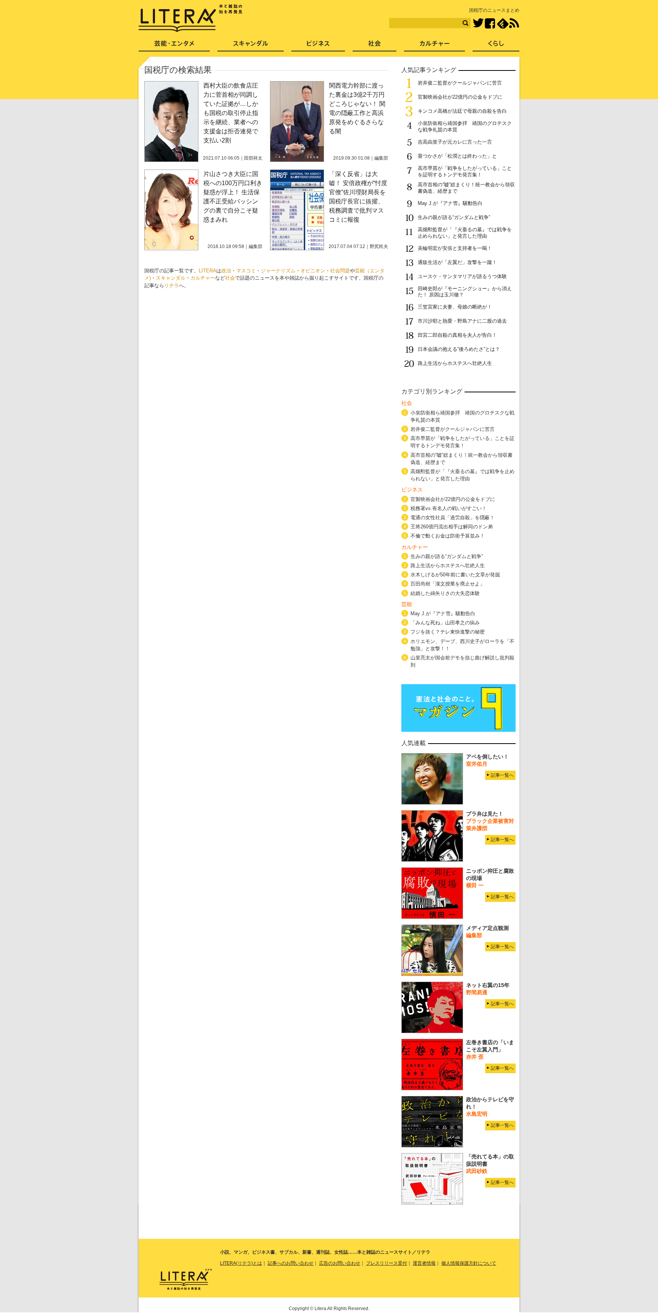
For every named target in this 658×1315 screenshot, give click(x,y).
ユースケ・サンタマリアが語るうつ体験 (462, 276)
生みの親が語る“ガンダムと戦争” (454, 217)
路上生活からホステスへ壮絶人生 (455, 363)
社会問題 (340, 271)
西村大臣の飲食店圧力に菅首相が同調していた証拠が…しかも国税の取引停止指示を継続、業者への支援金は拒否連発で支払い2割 (230, 113)
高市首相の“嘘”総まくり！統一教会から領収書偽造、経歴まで (461, 458)
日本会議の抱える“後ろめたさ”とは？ (459, 349)
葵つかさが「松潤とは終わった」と (457, 156)
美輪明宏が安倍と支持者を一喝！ (455, 248)
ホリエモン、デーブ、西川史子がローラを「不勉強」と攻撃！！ (462, 644)
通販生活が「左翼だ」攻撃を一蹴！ (457, 262)
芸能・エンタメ (174, 46)
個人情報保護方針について (468, 1263)
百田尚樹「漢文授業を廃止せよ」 (447, 584)
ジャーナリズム (278, 271)
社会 (230, 278)
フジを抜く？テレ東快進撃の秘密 (447, 632)
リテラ (171, 285)
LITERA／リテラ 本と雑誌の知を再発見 (191, 18)
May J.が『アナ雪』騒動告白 (450, 203)
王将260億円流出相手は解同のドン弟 (451, 527)
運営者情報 (424, 1263)
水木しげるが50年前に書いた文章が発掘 (455, 575)
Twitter (478, 23)
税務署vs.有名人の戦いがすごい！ (448, 508)
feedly (503, 23)
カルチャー (202, 278)
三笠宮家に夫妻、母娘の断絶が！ (455, 307)
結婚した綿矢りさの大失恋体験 (445, 593)
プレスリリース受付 (386, 1263)
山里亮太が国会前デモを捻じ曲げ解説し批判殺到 (462, 661)
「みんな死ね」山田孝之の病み (445, 623)
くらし (496, 46)
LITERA (207, 271)
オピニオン (312, 271)
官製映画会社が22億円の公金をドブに (460, 97)
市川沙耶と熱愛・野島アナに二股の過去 (462, 321)
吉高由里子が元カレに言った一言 (455, 142)
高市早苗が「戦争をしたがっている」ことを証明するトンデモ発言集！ (465, 171)
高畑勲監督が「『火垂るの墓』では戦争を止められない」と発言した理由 (465, 233)
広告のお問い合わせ (339, 1263)
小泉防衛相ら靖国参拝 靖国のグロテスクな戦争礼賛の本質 (462, 416)
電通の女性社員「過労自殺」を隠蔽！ (452, 517)
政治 (226, 271)
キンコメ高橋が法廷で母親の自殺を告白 (462, 111)
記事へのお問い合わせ (290, 1263)
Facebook (490, 23)
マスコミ (246, 271)
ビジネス (318, 46)
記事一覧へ (502, 775)
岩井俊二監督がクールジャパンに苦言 (460, 83)
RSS (514, 23)
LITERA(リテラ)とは (241, 1263)
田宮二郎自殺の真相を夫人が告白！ (457, 335)
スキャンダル (170, 278)
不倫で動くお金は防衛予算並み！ (447, 536)
